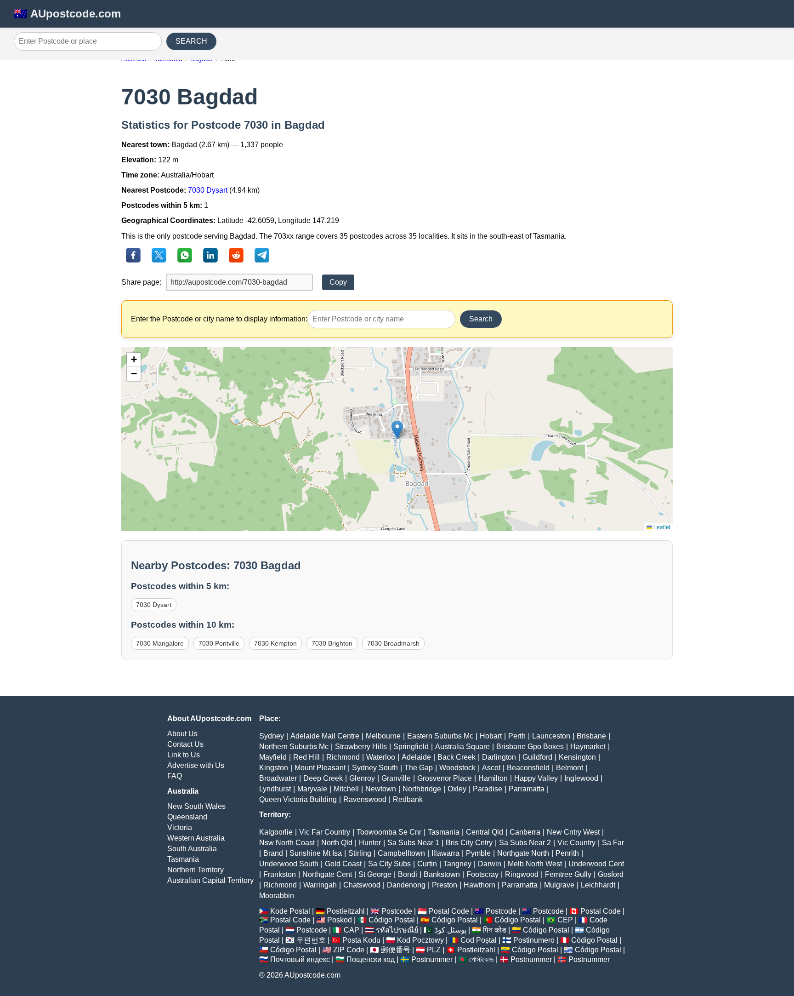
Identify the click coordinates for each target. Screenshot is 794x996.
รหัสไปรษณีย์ (397, 930)
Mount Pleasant (320, 768)
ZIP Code (348, 950)
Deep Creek (323, 778)
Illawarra (445, 853)
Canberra (525, 832)
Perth (517, 736)
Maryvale (312, 789)
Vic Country (576, 843)
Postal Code (449, 911)
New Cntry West (573, 832)
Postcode (396, 911)
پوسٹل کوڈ (450, 930)
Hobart (491, 736)
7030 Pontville (218, 643)
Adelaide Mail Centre (324, 736)
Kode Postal (290, 911)
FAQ (174, 776)
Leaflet (661, 527)
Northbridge (422, 789)
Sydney (271, 736)
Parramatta (526, 789)
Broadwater (278, 778)
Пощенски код (370, 959)
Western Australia (196, 838)
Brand (273, 853)
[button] (397, 429)
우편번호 (311, 940)
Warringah (320, 885)
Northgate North (523, 853)
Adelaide (416, 757)
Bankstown (442, 874)
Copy (338, 282)
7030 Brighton (332, 643)
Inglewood (581, 778)
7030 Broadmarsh (393, 643)
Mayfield (273, 757)
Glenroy (362, 778)
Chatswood (361, 885)
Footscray (482, 874)
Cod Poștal (478, 940)
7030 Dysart (207, 190)
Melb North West (535, 864)
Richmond (343, 757)
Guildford (537, 757)
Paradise (487, 789)
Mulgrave (559, 885)
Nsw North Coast (287, 843)
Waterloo (380, 757)
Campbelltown (401, 853)
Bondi (407, 874)
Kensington (577, 757)
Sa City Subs (389, 864)
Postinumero (534, 940)
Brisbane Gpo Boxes (530, 746)
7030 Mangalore (160, 643)
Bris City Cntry (469, 843)
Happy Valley (536, 778)
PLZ (434, 950)
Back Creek (456, 757)
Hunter (370, 843)
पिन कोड (494, 930)
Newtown (380, 789)
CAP (351, 930)
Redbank (408, 799)
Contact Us (185, 744)
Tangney (457, 864)
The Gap (418, 768)
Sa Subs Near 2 (525, 843)
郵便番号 (395, 950)
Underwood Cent (596, 864)
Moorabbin (276, 895)
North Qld (336, 843)
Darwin (489, 864)
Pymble (478, 853)
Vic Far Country (324, 832)
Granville (396, 778)
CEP (565, 920)
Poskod (339, 920)
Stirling (359, 853)
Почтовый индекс (300, 959)
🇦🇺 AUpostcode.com (67, 13)
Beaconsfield (528, 768)
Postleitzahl (346, 911)
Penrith (567, 853)
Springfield (411, 746)
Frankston (279, 874)
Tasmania (183, 859)
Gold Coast (343, 864)
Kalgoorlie (276, 832)
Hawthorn (479, 885)
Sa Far (613, 843)
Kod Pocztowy (420, 940)
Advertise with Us (195, 765)
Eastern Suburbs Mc (440, 736)
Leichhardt (598, 885)
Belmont (569, 768)
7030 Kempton (275, 643)
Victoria (179, 827)
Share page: (141, 282)
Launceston (551, 736)
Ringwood (522, 874)
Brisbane (591, 736)
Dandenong (406, 885)
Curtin (427, 864)
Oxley (457, 789)
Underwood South (288, 864)
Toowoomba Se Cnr (389, 832)
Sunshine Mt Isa (315, 853)
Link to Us (183, 755)
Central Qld (484, 832)
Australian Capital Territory (210, 880)
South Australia (192, 849)
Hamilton (493, 778)
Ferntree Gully (568, 874)
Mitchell (346, 789)
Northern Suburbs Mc (294, 746)
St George (374, 874)
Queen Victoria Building (298, 799)
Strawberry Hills (361, 746)
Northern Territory (195, 870)
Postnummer (432, 959)
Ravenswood (364, 799)
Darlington (499, 757)
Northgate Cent (327, 874)
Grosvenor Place (444, 778)
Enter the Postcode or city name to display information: (219, 319)
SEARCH (191, 41)
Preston (444, 885)
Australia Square (462, 746)
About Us (182, 734)
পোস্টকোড (481, 959)
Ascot (491, 768)
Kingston (273, 768)
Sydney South (375, 768)
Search (481, 319)
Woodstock (457, 768)
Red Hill (306, 757)
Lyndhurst (275, 789)
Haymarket (588, 746)
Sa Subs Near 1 (413, 843)
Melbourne (383, 736)
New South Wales (196, 806)
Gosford (611, 874)
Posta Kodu (361, 940)
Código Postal (392, 920)
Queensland (187, 817)
